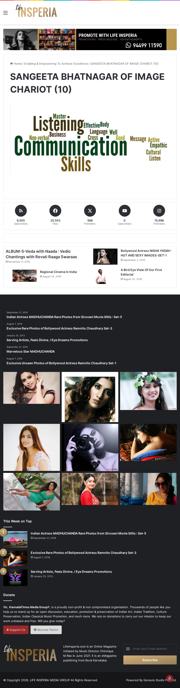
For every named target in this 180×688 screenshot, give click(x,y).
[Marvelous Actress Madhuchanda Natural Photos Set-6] (148, 489)
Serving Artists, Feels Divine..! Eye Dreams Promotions (71, 571)
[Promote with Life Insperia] (90, 39)
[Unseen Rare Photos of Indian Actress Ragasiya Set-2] (90, 447)
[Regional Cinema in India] (25, 276)
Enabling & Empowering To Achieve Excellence (56, 63)
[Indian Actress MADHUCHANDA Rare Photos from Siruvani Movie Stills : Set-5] (15, 539)
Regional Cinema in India (58, 272)
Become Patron (47, 629)
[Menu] (5, 14)
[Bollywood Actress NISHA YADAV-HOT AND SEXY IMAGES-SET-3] (90, 397)
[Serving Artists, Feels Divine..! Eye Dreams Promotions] (15, 577)
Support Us (17, 629)
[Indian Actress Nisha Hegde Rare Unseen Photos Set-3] (31, 388)
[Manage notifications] (169, 678)
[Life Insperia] (36, 12)
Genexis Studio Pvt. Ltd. (160, 680)
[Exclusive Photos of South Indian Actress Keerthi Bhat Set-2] (148, 391)
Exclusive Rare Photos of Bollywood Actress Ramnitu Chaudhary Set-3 (83, 552)
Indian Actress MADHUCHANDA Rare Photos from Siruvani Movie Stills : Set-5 (88, 533)
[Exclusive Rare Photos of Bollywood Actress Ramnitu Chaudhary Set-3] (148, 442)
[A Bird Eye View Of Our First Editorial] (105, 276)
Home (17, 63)
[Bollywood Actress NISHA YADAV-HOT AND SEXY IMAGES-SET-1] (105, 257)
